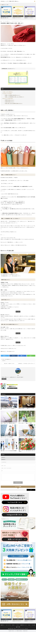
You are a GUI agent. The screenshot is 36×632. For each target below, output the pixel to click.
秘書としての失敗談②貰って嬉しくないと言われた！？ (14, 96)
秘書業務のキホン (9, 359)
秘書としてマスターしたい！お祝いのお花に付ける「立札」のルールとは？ (27, 451)
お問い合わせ (26, 628)
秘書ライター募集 (13, 628)
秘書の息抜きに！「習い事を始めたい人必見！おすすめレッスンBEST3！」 (26, 364)
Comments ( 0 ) (3, 459)
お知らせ (6, 619)
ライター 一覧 (17, 628)
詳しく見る (18, 311)
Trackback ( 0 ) (3, 457)
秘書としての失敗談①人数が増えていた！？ (12, 95)
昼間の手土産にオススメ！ (9, 100)
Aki (18, 375)
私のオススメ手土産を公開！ (8, 98)
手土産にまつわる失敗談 (7, 93)
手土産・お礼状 (4, 359)
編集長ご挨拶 (9, 628)
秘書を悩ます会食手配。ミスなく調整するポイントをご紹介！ (26, 408)
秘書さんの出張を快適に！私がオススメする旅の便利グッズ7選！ (8, 409)
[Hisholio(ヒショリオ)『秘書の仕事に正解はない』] (10, 1)
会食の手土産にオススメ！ (9, 101)
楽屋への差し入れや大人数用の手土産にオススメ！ (13, 103)
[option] (6, 12)
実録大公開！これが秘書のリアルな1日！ (9, 363)
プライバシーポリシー (22, 628)
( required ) (3, 465)
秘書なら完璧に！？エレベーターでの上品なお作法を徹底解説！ (9, 450)
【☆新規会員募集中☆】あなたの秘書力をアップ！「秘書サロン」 (29, 18)
